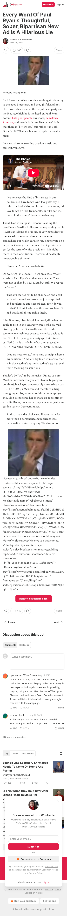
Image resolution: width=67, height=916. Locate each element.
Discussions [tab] (27, 753)
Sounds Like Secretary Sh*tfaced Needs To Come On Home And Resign (25, 766)
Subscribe (48, 4)
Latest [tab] (15, 753)
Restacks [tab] (24, 645)
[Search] (61, 753)
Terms (58, 889)
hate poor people (22, 118)
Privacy (49, 889)
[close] (57, 800)
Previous (12, 622)
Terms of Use (51, 866)
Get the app (49, 900)
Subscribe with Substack (36, 859)
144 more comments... (14, 737)
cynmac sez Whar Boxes (23, 675)
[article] (33, 773)
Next (56, 622)
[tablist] (17, 645)
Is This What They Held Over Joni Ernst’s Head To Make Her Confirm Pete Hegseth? (25, 794)
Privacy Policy (35, 872)
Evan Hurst (22, 779)
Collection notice (34, 892)
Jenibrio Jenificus (19, 715)
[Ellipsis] (62, 675)
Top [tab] (6, 753)
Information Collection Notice (43, 869)
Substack (17, 909)
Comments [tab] (10, 645)
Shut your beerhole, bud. (16, 774)
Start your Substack (25, 900)
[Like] (6, 50)
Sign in (60, 4)
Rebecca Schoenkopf (21, 39)
